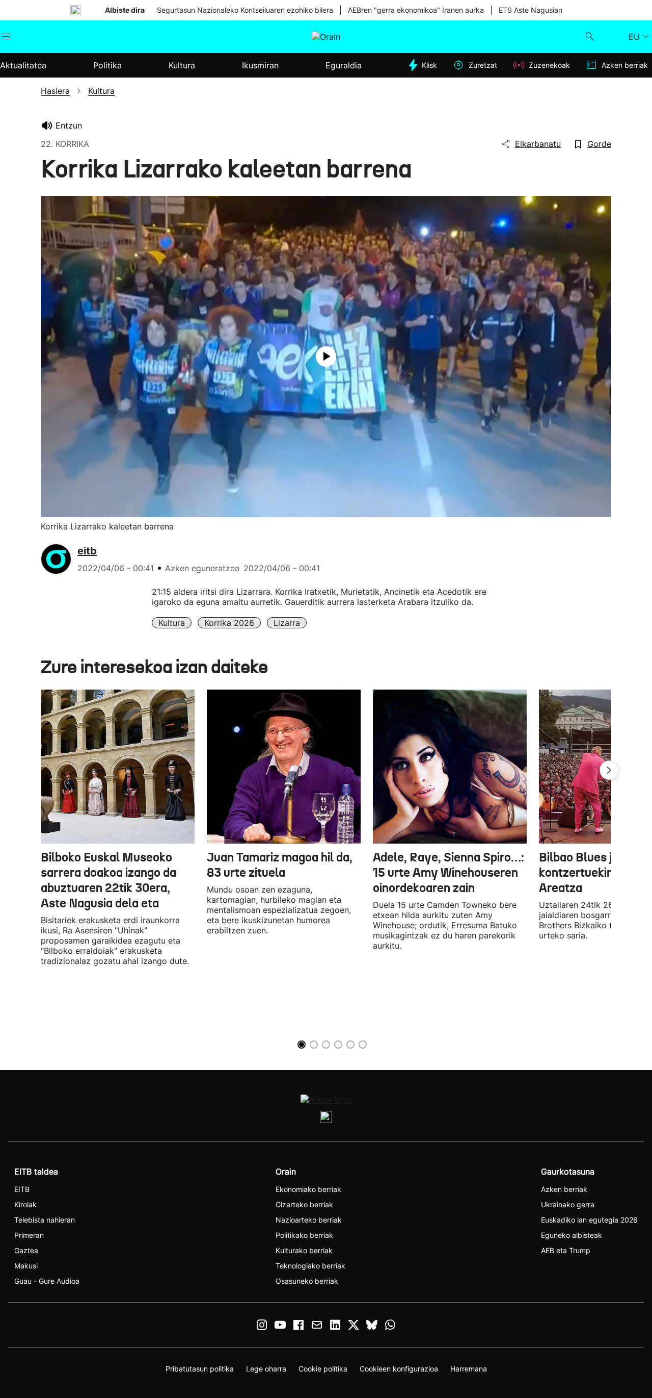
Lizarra (287, 623)
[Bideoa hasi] (326, 356)
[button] (609, 770)
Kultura (171, 623)
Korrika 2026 (229, 623)
